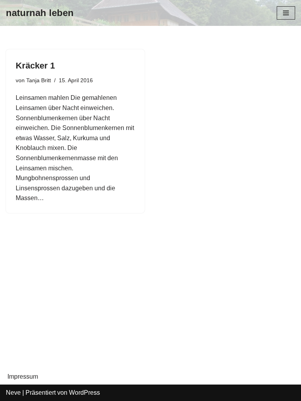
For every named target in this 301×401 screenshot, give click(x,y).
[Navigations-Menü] (286, 13)
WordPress (84, 392)
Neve (13, 392)
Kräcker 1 (35, 65)
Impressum (22, 376)
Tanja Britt (38, 80)
